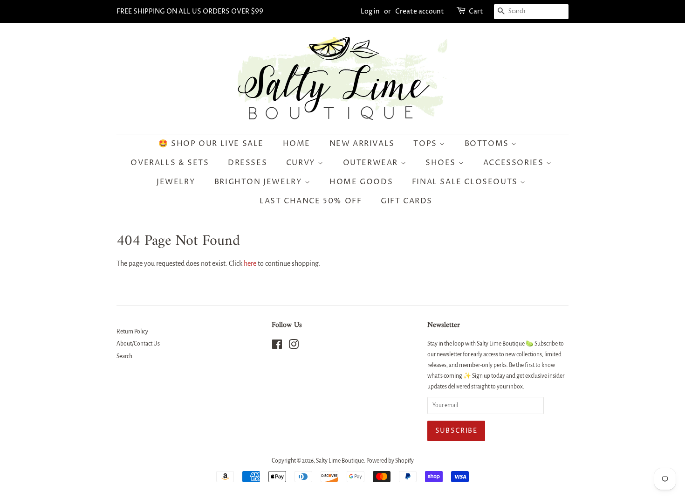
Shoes (442, 163)
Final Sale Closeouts (466, 182)
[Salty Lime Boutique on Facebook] (277, 346)
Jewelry (176, 182)
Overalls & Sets (169, 163)
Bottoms (488, 144)
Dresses (247, 163)
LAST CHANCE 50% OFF (311, 201)
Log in (370, 11)
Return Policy (132, 331)
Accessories (514, 163)
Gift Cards (406, 201)
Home (296, 144)
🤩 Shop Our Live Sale (211, 144)
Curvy (302, 163)
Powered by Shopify (390, 460)
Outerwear (372, 163)
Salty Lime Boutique (340, 460)
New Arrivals (362, 144)
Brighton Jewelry (259, 182)
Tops (426, 144)
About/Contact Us (138, 343)
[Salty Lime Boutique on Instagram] (293, 346)
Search (124, 356)
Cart (476, 11)
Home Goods (361, 182)
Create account (419, 11)
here (250, 263)
